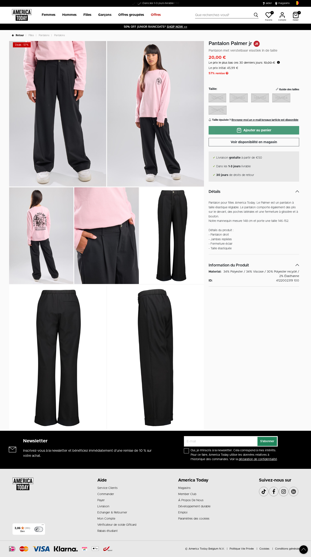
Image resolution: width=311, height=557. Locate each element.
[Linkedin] (293, 491)
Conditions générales (288, 548)
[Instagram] (283, 491)
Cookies (264, 548)
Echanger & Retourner (112, 512)
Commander (105, 494)
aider (269, 3)
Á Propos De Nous (191, 500)
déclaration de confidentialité (258, 459)
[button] (48, 15)
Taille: (213, 89)
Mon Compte (106, 518)
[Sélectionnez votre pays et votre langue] (297, 3)
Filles (31, 35)
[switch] (38, 529)
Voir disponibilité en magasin (254, 142)
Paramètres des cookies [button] (193, 518)
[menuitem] (47, 15)
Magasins (184, 488)
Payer (101, 500)
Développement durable (194, 506)
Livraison (103, 506)
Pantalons (44, 35)
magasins (284, 3)
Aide (102, 480)
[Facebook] (273, 491)
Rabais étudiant (107, 531)
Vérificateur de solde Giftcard (116, 524)
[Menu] (42, 525)
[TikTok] (263, 491)
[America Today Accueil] (22, 15)
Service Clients (107, 488)
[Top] (303, 549)
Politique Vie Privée (242, 548)
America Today (193, 480)
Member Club (187, 494)
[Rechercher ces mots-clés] (256, 15)
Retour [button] (20, 35)
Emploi (182, 512)
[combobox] (227, 15)
